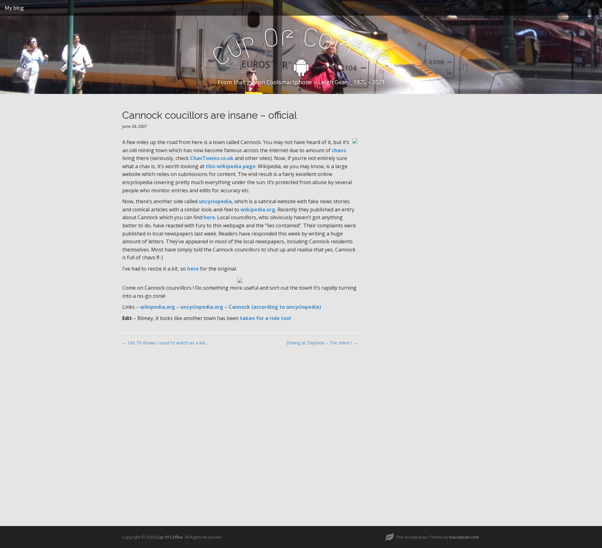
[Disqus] (239, 430)
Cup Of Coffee (169, 537)
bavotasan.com (464, 537)
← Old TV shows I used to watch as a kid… (165, 343)
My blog (14, 7)
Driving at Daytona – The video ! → (321, 343)
